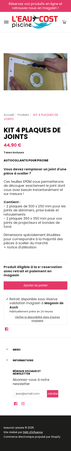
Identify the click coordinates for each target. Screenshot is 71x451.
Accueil (9, 115)
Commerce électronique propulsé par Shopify (32, 437)
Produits (23, 115)
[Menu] (6, 22)
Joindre (52, 394)
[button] (64, 22)
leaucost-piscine (14, 427)
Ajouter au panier (35, 285)
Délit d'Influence (33, 432)
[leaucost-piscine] (35, 22)
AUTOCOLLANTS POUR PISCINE (26, 160)
